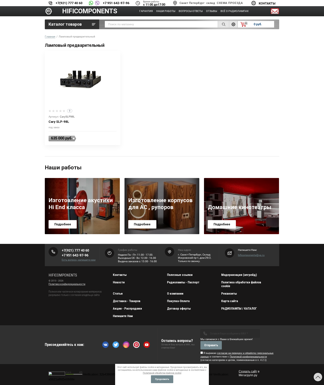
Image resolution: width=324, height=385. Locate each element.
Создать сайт (248, 371)
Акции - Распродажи (127, 308)
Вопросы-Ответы (191, 11)
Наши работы (165, 11)
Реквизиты (229, 293)
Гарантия (146, 11)
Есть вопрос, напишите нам (78, 259)
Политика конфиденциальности (67, 284)
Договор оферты (179, 308)
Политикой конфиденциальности (248, 356)
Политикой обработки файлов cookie (162, 373)
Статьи (118, 293)
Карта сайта (229, 301)
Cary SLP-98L (59, 122)
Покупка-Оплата (178, 301)
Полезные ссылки (180, 275)
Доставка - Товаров (126, 301)
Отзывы (211, 11)
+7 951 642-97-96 (116, 3)
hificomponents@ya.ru (251, 255)
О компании (175, 293)
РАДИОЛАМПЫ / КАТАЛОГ (239, 308)
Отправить (211, 345)
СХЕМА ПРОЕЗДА (230, 3)
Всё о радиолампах (234, 11)
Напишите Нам (123, 316)
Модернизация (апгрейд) (239, 275)
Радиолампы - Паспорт (183, 282)
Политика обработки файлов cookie (241, 284)
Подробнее (62, 224)
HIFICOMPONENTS (89, 11)
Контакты (267, 3)
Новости (119, 282)
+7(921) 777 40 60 (69, 3)
